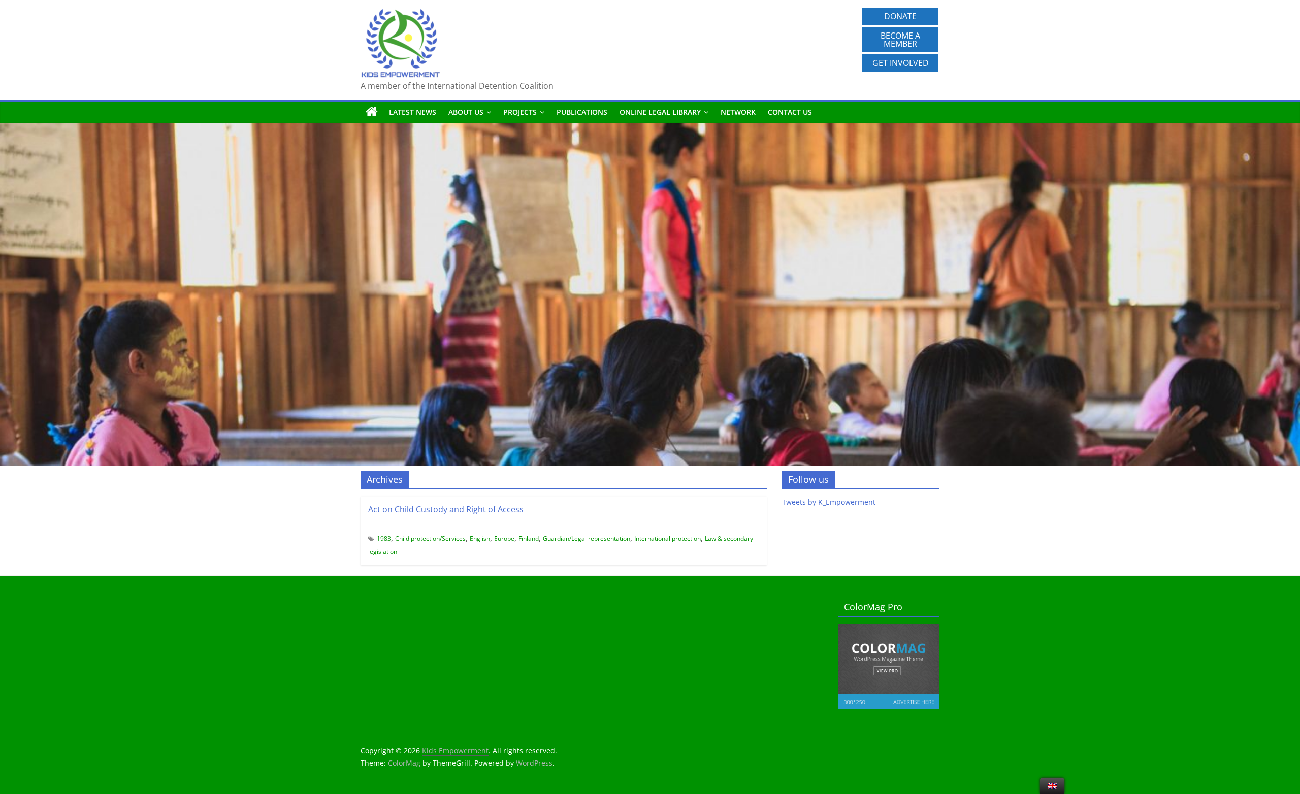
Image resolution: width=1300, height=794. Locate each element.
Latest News (412, 112)
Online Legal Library (660, 112)
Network (738, 112)
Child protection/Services (430, 538)
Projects (520, 112)
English (480, 538)
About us (465, 112)
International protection (667, 538)
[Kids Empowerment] (372, 112)
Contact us (790, 112)
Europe (504, 538)
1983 (384, 538)
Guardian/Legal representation (586, 538)
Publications (582, 112)
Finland (528, 538)
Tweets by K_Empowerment (828, 502)
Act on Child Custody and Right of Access (446, 509)
